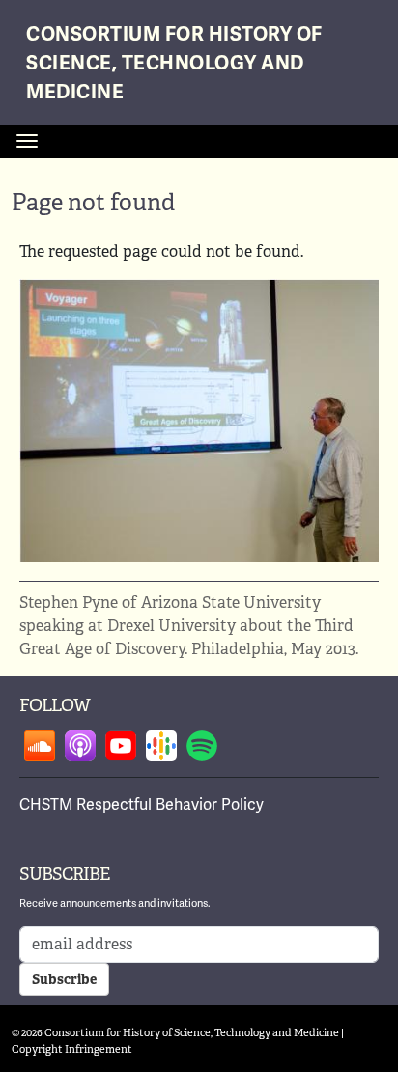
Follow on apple (80, 745)
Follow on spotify (201, 745)
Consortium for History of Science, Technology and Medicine (174, 63)
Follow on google (161, 745)
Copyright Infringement (72, 1049)
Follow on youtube (120, 745)
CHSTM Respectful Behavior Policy (141, 804)
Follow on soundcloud (39, 745)
